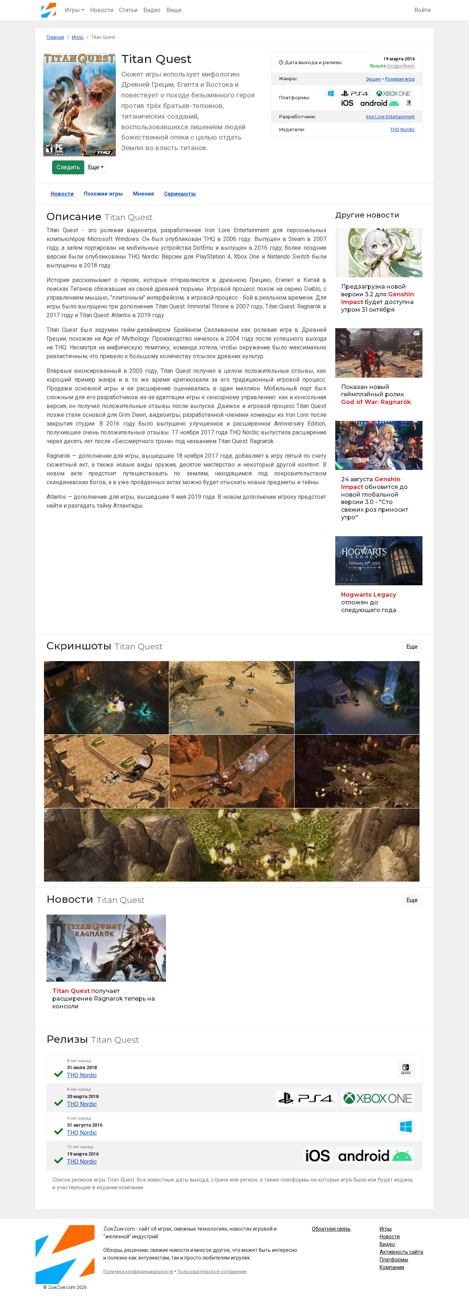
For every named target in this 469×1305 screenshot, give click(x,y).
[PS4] (306, 1098)
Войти (422, 10)
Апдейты (348, 267)
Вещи (173, 10)
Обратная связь (331, 1229)
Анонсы (347, 460)
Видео (151, 10)
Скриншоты (180, 194)
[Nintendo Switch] (406, 1069)
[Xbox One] (377, 1098)
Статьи (128, 10)
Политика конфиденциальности (138, 1271)
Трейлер (347, 368)
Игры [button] (72, 10)
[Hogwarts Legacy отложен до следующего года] (379, 578)
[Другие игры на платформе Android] (380, 102)
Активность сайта (401, 1252)
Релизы (347, 575)
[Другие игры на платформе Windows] (331, 93)
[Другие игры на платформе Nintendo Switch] (409, 102)
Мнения (143, 194)
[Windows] (406, 1126)
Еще (94, 167)
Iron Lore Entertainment (390, 116)
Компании (392, 1267)
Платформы (394, 1260)
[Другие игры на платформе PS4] (355, 93)
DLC (55, 972)
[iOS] (318, 1155)
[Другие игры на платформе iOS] (347, 102)
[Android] (375, 1155)
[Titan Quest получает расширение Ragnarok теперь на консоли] (106, 965)
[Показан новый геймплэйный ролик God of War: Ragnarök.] (379, 370)
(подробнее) (401, 65)
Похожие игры (103, 194)
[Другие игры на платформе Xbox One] (393, 93)
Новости (101, 10)
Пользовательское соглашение (212, 1271)
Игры (386, 1229)
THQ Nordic (82, 1075)
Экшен (373, 79)
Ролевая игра (400, 79)
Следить (68, 167)
